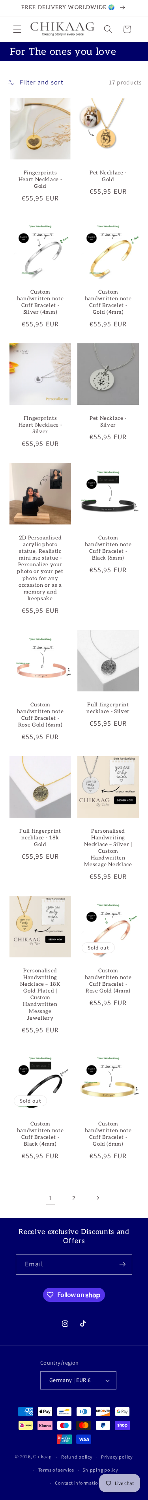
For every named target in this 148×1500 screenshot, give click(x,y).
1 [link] (50, 1197)
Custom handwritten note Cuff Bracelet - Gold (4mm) (107, 302)
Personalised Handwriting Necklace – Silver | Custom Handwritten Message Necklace (108, 848)
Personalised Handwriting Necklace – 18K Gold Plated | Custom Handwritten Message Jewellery (40, 994)
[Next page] (97, 1197)
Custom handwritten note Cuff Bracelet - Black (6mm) (107, 548)
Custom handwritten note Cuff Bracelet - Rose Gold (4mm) (107, 981)
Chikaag (42, 1457)
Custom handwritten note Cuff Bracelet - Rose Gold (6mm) (40, 715)
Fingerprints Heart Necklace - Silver (40, 425)
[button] (17, 29)
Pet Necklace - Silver (107, 421)
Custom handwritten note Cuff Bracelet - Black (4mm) (40, 1134)
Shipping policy (100, 1470)
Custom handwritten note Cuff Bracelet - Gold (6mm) (107, 1134)
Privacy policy (117, 1457)
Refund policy (77, 1457)
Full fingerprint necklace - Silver (107, 708)
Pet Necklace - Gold (107, 175)
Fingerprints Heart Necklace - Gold (40, 179)
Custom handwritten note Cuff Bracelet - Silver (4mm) (40, 302)
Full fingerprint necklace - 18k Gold (40, 837)
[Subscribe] (122, 1264)
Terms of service (56, 1470)
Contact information (78, 1483)
